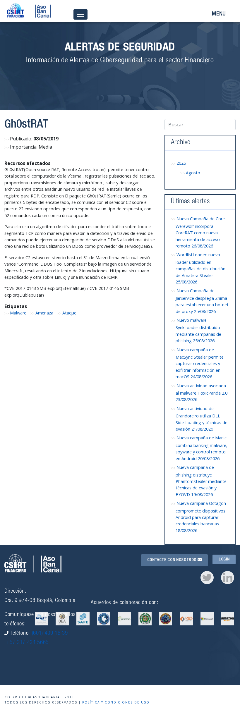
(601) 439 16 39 (50, 633)
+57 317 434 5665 (27, 643)
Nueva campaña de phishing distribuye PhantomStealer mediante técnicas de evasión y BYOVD (201, 481)
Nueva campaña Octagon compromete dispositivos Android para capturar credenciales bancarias (201, 516)
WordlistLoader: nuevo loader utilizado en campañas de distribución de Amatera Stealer (200, 268)
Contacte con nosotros (172, 560)
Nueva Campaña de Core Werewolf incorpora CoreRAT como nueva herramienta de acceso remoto (200, 232)
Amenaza (44, 313)
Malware (18, 313)
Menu (219, 14)
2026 (181, 163)
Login (224, 559)
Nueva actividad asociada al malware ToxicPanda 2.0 (201, 392)
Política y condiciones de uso (116, 702)
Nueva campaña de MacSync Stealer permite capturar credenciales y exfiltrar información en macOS (200, 363)
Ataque (69, 313)
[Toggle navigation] (80, 14)
